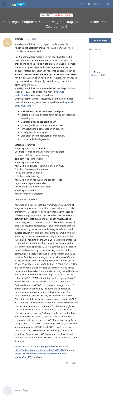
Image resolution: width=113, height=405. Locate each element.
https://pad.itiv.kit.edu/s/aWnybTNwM (34, 346)
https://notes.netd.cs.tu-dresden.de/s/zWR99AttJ (40, 350)
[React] (66, 363)
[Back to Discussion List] (3, 3)
